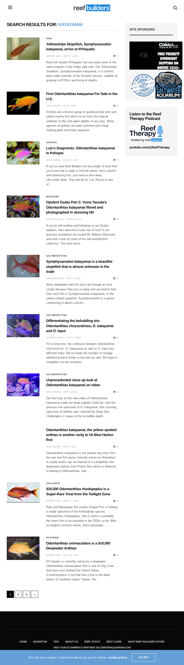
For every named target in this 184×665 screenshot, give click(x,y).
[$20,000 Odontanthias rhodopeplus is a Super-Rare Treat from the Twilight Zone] (23, 492)
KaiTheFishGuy (55, 219)
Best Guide (114, 641)
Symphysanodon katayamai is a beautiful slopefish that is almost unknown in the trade (79, 267)
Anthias (51, 142)
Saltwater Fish (56, 256)
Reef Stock (92, 641)
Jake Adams (53, 105)
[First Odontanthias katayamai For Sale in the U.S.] (23, 103)
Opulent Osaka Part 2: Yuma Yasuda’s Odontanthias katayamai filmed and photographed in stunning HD (76, 207)
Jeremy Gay (53, 56)
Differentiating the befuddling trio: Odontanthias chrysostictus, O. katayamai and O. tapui (80, 326)
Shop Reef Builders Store (146, 641)
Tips (56, 641)
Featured (52, 538)
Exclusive (53, 483)
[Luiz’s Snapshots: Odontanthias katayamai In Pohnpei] (23, 152)
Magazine (52, 197)
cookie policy (117, 657)
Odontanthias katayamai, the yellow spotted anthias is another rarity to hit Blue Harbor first (81, 435)
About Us (71, 641)
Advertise (40, 641)
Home (23, 641)
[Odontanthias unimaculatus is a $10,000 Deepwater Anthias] (23, 548)
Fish (49, 38)
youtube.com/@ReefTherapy (149, 147)
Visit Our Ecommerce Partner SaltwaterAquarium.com (92, 647)
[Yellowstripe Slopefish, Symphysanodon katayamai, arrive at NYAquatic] (23, 48)
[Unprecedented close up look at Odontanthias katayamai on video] (23, 384)
